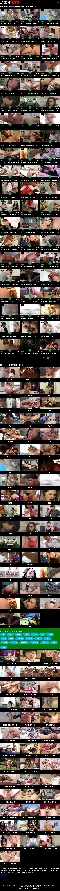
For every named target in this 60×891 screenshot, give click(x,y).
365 (54, 358)
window (39, 638)
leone (11, 638)
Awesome (10, 2)
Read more (3, 874)
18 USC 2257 (26, 888)
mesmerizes (35, 643)
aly (4, 634)
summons (29, 638)
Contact (20, 888)
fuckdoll (14, 643)
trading (5, 643)
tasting (48, 638)
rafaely (19, 634)
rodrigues (45, 643)
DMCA (31, 888)
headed (50, 634)
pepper (54, 643)
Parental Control (37, 888)
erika (4, 638)
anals (4, 647)
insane (11, 634)
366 (57, 358)
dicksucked (24, 643)
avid (43, 634)
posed (27, 634)
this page (26, 886)
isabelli (35, 634)
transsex (20, 638)
